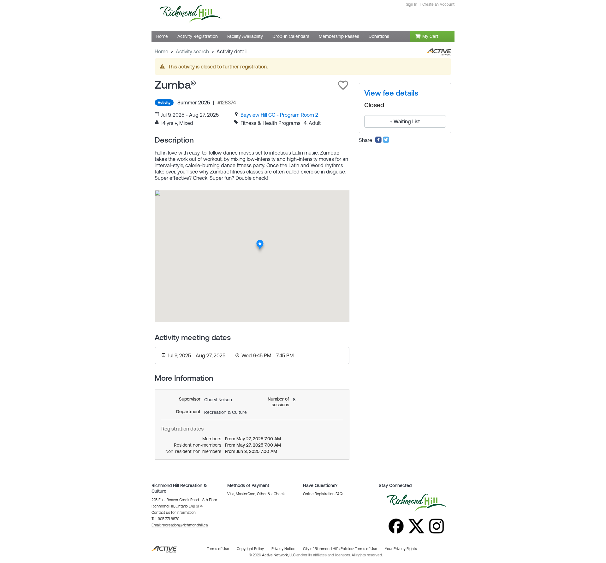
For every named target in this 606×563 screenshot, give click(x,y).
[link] (279, 115)
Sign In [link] (411, 4)
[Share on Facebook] (378, 141)
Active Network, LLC (279, 555)
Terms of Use (366, 549)
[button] (343, 85)
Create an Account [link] (438, 4)
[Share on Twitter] (386, 141)
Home (161, 51)
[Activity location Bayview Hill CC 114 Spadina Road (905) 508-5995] (260, 241)
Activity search (192, 51)
